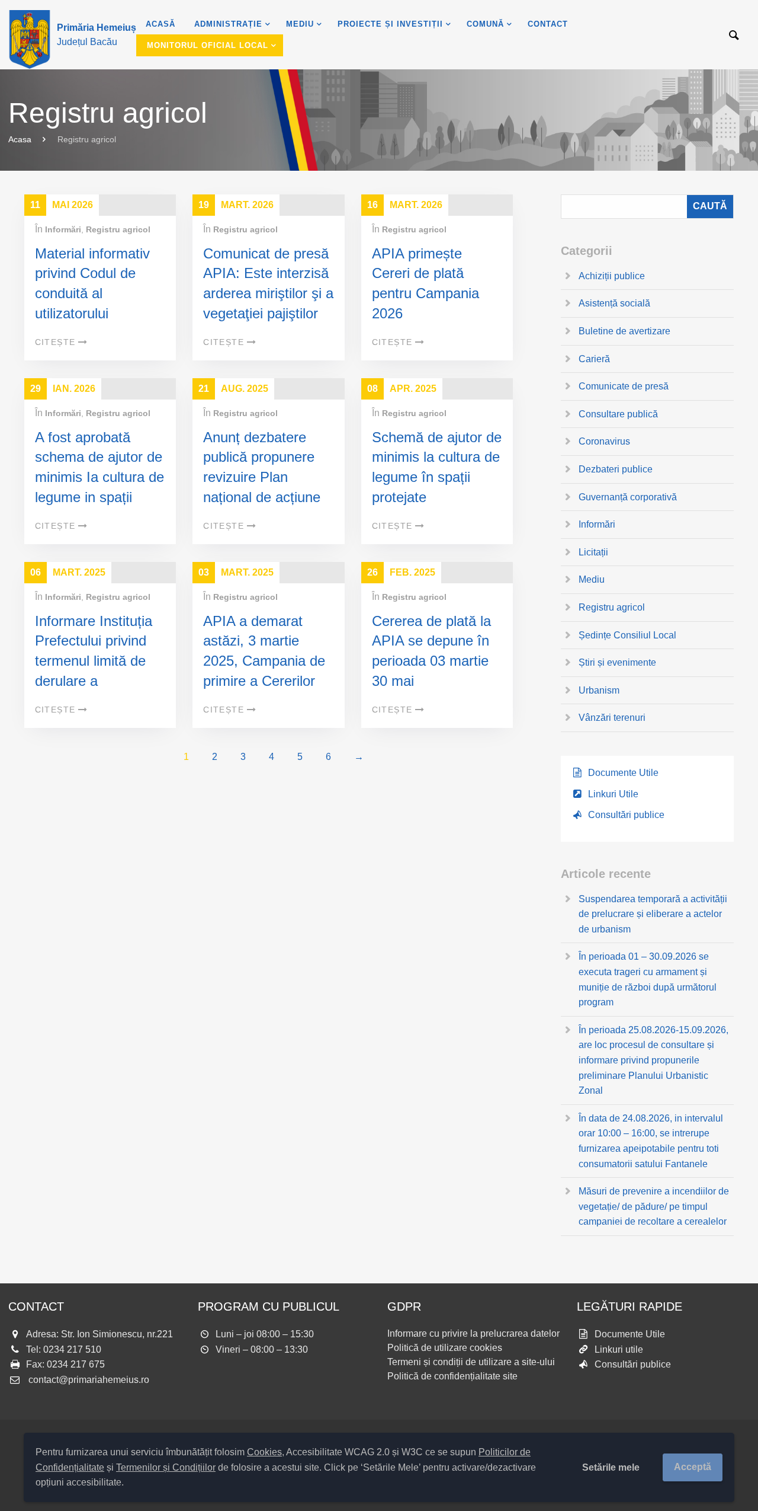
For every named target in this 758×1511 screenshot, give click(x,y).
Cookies (264, 1452)
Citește (55, 342)
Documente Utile (623, 773)
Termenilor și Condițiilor (166, 1467)
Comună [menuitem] (485, 24)
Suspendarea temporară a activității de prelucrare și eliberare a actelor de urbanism (653, 914)
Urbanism (599, 690)
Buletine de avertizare (624, 331)
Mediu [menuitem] (300, 24)
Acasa (19, 139)
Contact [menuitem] (548, 24)
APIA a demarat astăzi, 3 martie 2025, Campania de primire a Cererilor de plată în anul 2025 (264, 671)
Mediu (592, 579)
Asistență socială (614, 303)
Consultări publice (626, 815)
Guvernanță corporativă (628, 497)
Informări (63, 229)
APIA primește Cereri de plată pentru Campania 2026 (425, 283)
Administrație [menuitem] (228, 24)
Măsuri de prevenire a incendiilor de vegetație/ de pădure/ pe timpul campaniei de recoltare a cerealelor (654, 1206)
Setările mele (611, 1467)
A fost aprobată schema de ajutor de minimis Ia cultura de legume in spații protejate (99, 477)
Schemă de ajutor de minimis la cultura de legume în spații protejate (437, 467)
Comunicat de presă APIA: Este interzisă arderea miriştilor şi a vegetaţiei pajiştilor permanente (268, 293)
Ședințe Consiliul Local (627, 635)
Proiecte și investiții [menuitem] (390, 24)
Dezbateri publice (616, 469)
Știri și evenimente (617, 662)
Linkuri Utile (613, 794)
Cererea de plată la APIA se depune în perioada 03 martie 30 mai (431, 651)
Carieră (594, 359)
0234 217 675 (76, 1364)
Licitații (593, 552)
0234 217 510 (72, 1349)
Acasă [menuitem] (160, 24)
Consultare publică (618, 414)
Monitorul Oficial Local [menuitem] (207, 45)
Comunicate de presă (624, 386)
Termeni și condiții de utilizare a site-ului (471, 1362)
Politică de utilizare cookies (444, 1348)
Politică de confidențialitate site (452, 1376)
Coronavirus (604, 441)
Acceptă (692, 1467)
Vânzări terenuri (612, 718)
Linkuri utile (619, 1349)
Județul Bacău (96, 35)
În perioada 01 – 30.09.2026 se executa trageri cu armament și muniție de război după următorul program (648, 979)
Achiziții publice (612, 276)
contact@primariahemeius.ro (88, 1380)
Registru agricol (118, 229)
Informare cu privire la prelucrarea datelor (473, 1333)
